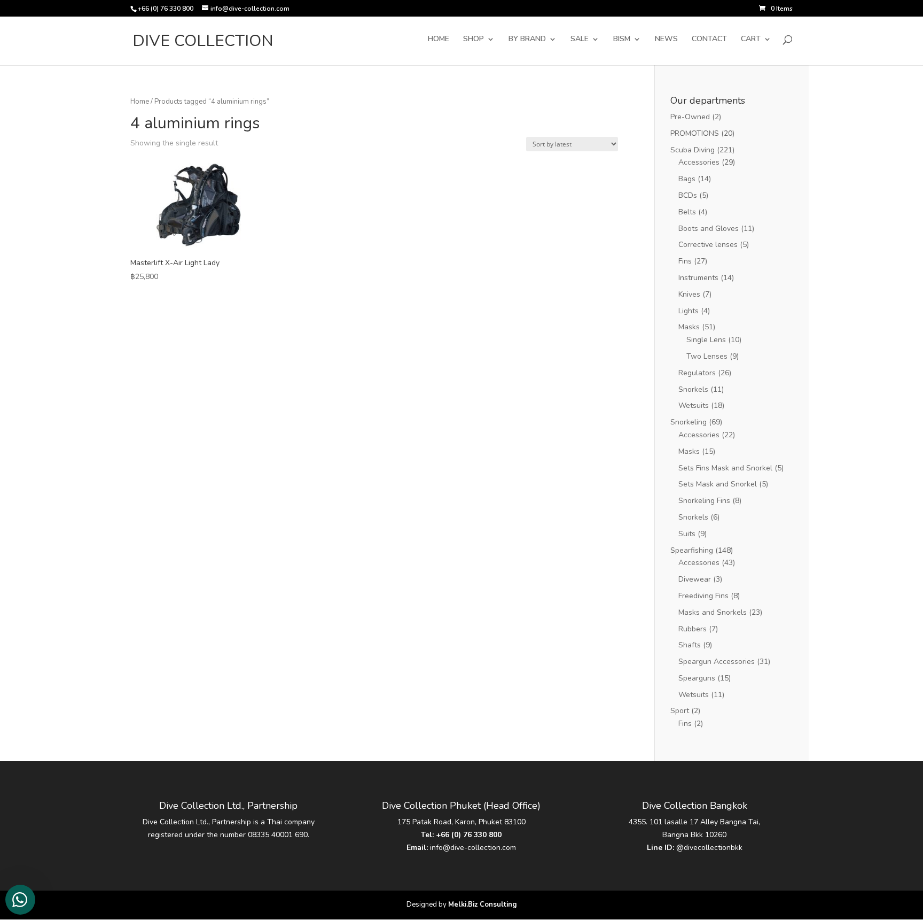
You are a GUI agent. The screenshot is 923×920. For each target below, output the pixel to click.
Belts (687, 212)
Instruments (698, 278)
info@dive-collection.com (473, 847)
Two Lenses (707, 356)
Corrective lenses (708, 244)
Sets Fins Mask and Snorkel (725, 468)
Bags (686, 179)
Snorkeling (688, 422)
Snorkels (693, 389)
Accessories (698, 162)
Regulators (697, 373)
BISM (621, 39)
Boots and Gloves (708, 228)
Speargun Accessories (716, 661)
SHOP (473, 39)
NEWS (666, 39)
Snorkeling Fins (704, 501)
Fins (685, 261)
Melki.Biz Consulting (482, 904)
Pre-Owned (690, 117)
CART (751, 39)
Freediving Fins (703, 596)
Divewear (694, 579)
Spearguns (696, 678)
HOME (438, 39)
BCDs (687, 195)
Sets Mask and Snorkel (717, 484)
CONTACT (709, 39)
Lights (688, 311)
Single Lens (706, 340)
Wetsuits (693, 405)
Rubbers (692, 629)
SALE (579, 39)
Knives (689, 294)
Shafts (689, 645)
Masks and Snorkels (712, 612)
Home (139, 101)
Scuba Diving (692, 150)
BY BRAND (527, 39)
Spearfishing (691, 550)
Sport (679, 711)
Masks (689, 327)
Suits (686, 534)
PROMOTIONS (694, 133)
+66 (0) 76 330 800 (469, 835)
